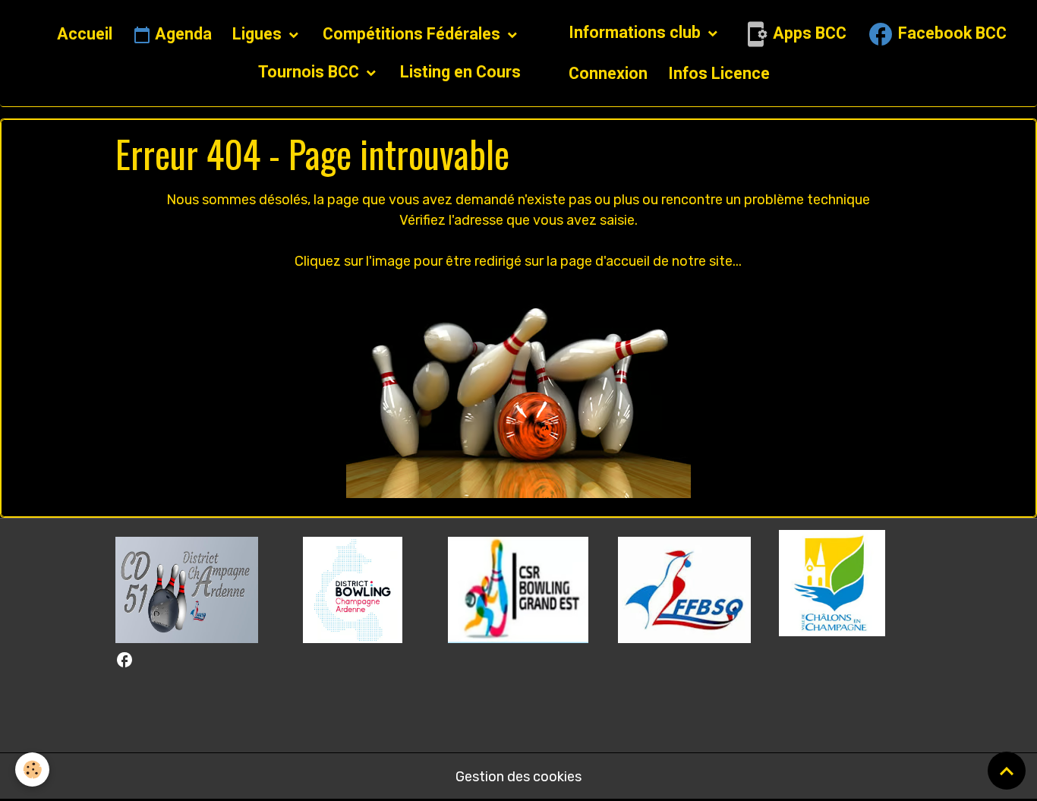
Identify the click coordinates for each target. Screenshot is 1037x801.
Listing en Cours (460, 71)
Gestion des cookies (518, 776)
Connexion (608, 73)
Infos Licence (719, 73)
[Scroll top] (1007, 771)
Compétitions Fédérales (413, 33)
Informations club (636, 32)
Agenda (181, 33)
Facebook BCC (950, 33)
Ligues (258, 33)
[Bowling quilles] (518, 391)
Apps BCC (807, 33)
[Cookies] (32, 769)
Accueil (84, 33)
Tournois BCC (310, 71)
